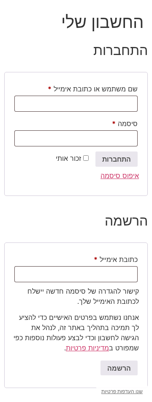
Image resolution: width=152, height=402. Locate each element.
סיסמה (118, 122)
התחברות (116, 159)
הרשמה (119, 368)
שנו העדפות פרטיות (122, 391)
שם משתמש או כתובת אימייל (85, 87)
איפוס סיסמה (119, 175)
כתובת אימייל (108, 258)
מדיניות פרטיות (87, 348)
